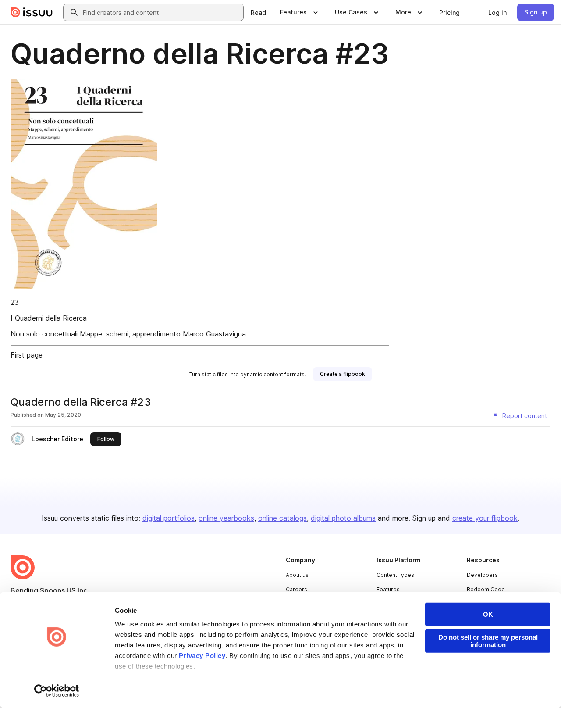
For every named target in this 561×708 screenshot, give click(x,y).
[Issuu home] (31, 12)
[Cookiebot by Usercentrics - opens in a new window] (56, 690)
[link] (258, 12)
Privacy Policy (202, 655)
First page (27, 354)
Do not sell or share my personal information (488, 640)
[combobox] (161, 12)
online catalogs (282, 518)
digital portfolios (168, 518)
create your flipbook (485, 518)
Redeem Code (486, 589)
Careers (296, 589)
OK (488, 614)
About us (297, 575)
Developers (482, 575)
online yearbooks (226, 518)
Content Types (395, 575)
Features (388, 589)
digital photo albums (343, 518)
